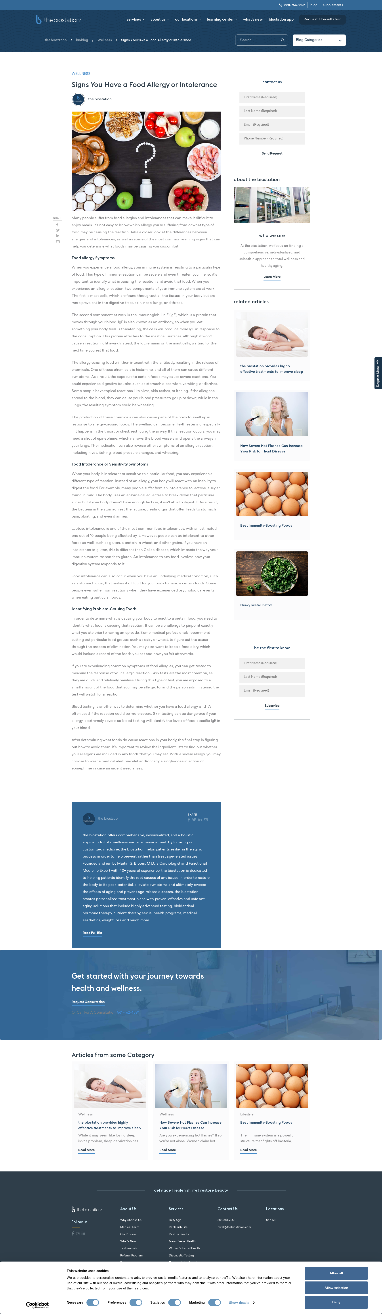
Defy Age (175, 1220)
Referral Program (131, 1255)
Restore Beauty (179, 1234)
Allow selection (336, 1288)
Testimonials (128, 1248)
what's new (253, 19)
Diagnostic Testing (181, 1255)
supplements (333, 5)
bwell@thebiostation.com (234, 1227)
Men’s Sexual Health (182, 1241)
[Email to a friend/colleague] (58, 241)
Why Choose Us (131, 1220)
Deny (336, 1302)
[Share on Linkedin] (57, 236)
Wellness (104, 40)
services (134, 19)
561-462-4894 (128, 1012)
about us (158, 19)
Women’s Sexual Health (184, 1248)
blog (313, 5)
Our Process (128, 1234)
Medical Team (129, 1227)
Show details (239, 1302)
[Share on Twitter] (58, 230)
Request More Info (378, 373)
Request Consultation (323, 19)
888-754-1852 (294, 5)
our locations (186, 19)
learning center (220, 19)
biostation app (281, 19)
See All (270, 1220)
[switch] (136, 1302)
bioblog (82, 40)
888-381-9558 (226, 1220)
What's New (128, 1241)
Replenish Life (178, 1227)
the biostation (56, 40)
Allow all (336, 1273)
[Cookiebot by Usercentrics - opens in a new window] (37, 1305)
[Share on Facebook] (57, 224)
